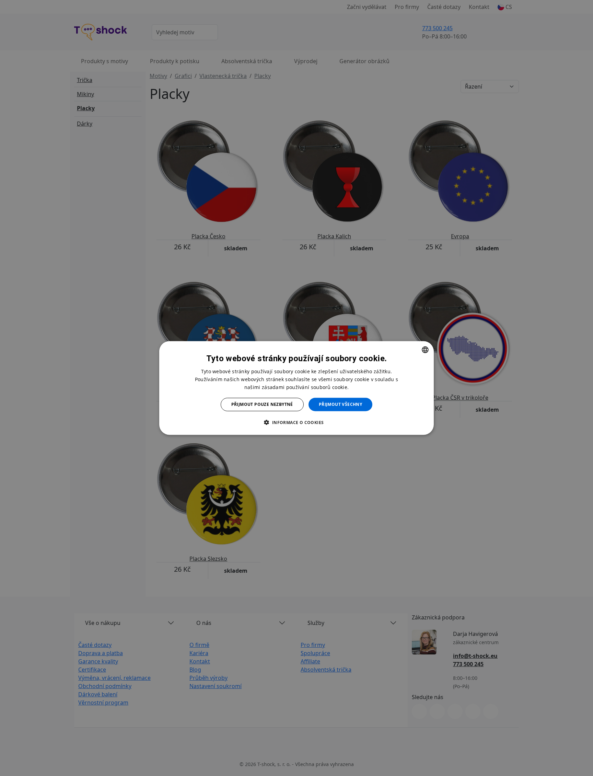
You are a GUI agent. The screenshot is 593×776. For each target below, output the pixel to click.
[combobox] (425, 349)
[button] (296, 422)
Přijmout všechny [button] (340, 404)
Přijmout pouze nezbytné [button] (262, 404)
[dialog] (296, 388)
